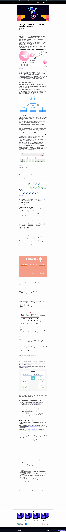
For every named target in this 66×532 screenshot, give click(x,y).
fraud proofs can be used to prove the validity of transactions (37, 426)
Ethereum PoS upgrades (42, 199)
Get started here (43, 0)
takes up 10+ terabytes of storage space (29, 220)
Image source (21, 68)
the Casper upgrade (23, 244)
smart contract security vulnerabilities (32, 403)
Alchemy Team (23, 28)
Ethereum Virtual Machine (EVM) (40, 210)
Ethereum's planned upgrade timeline (34, 464)
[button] (49, 2)
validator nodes (24, 366)
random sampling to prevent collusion (32, 429)
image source (21, 113)
